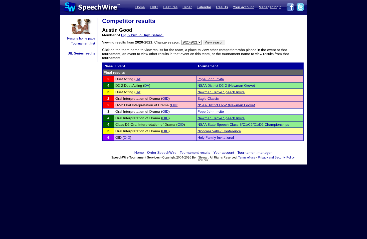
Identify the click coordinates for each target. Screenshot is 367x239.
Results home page (81, 38)
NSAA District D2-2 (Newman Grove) (226, 86)
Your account (243, 7)
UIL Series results (81, 53)
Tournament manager (254, 152)
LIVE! (154, 7)
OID (165, 98)
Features (170, 7)
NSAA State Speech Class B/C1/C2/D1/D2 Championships (243, 124)
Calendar (204, 7)
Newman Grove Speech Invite (221, 92)
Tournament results (195, 152)
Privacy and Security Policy (276, 157)
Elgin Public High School (142, 35)
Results (222, 7)
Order (187, 7)
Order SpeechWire (162, 152)
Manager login (270, 7)
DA (138, 79)
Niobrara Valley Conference (219, 131)
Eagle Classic (208, 98)
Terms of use (246, 157)
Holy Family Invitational (215, 138)
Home (140, 7)
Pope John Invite (210, 79)
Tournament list (83, 43)
